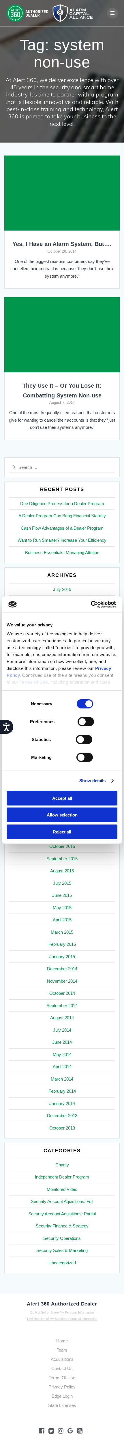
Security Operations (62, 1238)
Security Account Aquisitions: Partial (62, 1213)
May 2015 (62, 907)
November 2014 (62, 981)
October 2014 (62, 993)
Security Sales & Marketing (62, 1250)
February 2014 (62, 1091)
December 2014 (62, 968)
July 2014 (62, 1030)
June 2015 (62, 895)
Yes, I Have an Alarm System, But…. (62, 244)
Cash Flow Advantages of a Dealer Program (62, 528)
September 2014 (62, 1005)
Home (62, 1340)
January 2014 (62, 1103)
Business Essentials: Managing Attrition (62, 552)
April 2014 (62, 1066)
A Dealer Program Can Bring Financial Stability (62, 515)
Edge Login (62, 1396)
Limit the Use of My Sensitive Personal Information (62, 1318)
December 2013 (62, 1115)
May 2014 (62, 1054)
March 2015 (62, 932)
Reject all (62, 831)
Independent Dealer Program (62, 1176)
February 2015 (62, 944)
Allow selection (62, 814)
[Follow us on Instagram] (60, 1431)
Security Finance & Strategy (62, 1225)
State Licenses (62, 1405)
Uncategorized (62, 1262)
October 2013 (62, 1128)
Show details (92, 780)
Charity (62, 1164)
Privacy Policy (62, 1386)
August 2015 (62, 870)
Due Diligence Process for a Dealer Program (62, 503)
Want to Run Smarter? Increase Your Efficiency (62, 540)
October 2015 (62, 846)
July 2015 (62, 883)
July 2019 (62, 589)
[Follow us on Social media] (70, 1431)
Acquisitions (62, 1359)
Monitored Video (62, 1189)
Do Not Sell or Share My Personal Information (62, 1312)
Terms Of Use (62, 1377)
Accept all (62, 797)
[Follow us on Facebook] (41, 1431)
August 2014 (62, 1017)
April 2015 (62, 919)
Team (62, 1350)
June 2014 (62, 1042)
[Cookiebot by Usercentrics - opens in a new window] (90, 604)
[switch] (86, 720)
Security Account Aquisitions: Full (62, 1201)
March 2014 (62, 1079)
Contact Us (62, 1368)
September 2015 (62, 858)
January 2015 (62, 956)
